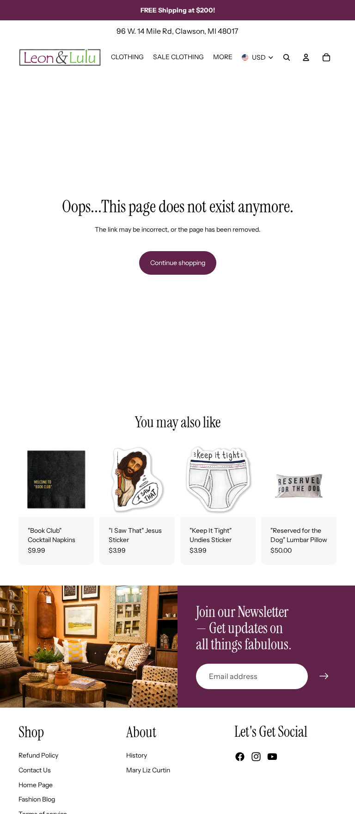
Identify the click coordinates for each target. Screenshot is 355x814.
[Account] (306, 57)
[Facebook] (239, 756)
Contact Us (34, 770)
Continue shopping (177, 263)
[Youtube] (272, 756)
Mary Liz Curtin (148, 770)
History (136, 755)
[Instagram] (256, 756)
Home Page (35, 785)
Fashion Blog (36, 799)
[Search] (286, 57)
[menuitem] (222, 57)
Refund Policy (38, 755)
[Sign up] (324, 676)
